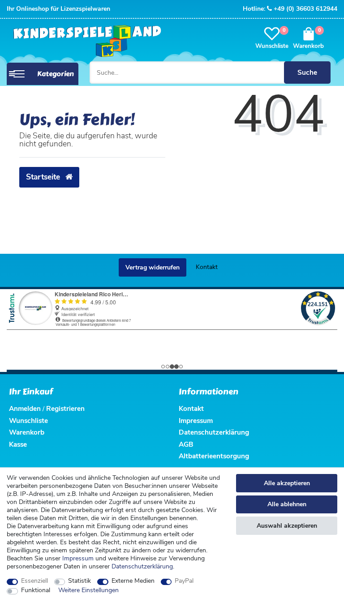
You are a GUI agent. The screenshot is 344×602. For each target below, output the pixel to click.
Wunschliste (28, 420)
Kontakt (207, 267)
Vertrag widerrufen (152, 267)
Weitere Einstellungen (88, 590)
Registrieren (65, 408)
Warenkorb (26, 432)
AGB (186, 444)
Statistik (79, 581)
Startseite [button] (44, 176)
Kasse (18, 444)
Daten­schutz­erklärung (142, 566)
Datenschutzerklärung (214, 432)
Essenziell (34, 581)
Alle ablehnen (286, 504)
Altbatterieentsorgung (214, 456)
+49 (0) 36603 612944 (305, 8)
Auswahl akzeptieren (287, 525)
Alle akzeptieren (287, 483)
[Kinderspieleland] (85, 41)
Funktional (35, 590)
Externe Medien (133, 581)
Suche (307, 72)
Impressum (78, 558)
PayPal (184, 581)
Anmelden (25, 408)
